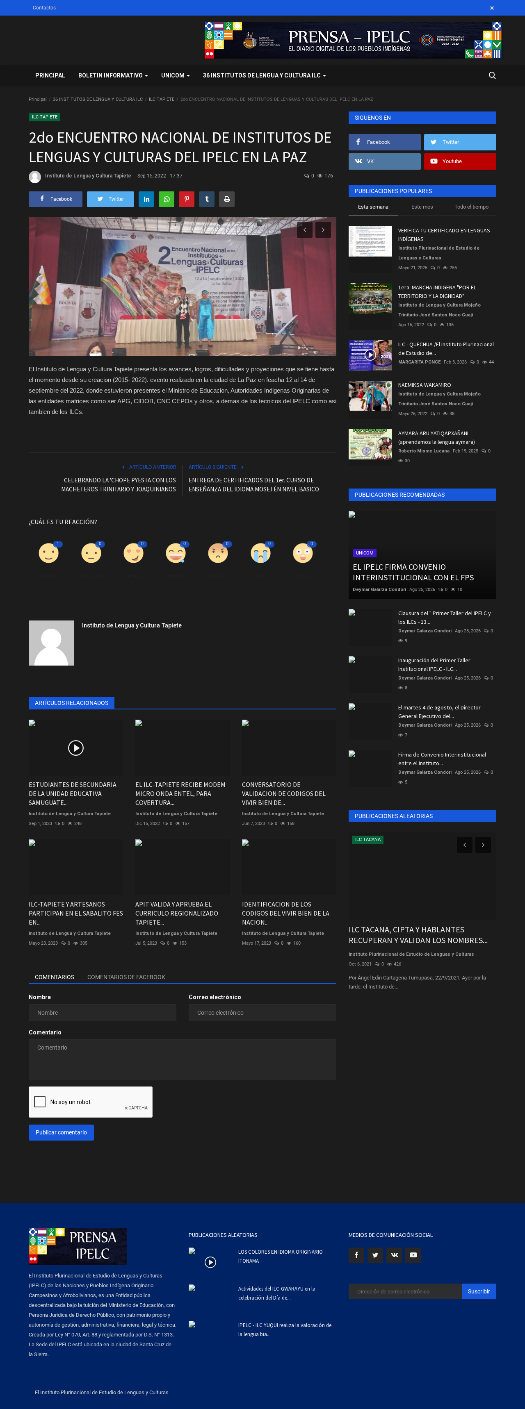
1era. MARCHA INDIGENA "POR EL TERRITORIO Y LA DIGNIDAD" (437, 292)
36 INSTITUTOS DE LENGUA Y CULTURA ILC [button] (262, 75)
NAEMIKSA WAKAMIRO (424, 385)
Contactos (44, 8)
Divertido (176, 576)
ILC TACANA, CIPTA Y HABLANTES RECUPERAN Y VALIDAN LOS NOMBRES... (418, 934)
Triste (260, 576)
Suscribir (479, 1291)
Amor (133, 576)
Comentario (45, 1032)
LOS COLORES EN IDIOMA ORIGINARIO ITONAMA (280, 1256)
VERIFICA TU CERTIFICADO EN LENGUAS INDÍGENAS (444, 235)
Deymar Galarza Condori (379, 589)
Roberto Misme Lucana (424, 451)
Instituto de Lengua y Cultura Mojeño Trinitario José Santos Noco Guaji (439, 310)
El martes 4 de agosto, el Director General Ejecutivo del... (439, 712)
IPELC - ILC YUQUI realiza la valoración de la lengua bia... (284, 1330)
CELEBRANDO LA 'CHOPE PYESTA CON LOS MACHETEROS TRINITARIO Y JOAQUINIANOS (118, 484)
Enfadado (218, 576)
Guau (303, 576)
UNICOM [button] (173, 75)
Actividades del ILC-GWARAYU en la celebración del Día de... (276, 1293)
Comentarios (54, 977)
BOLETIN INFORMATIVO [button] (111, 75)
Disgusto (91, 576)
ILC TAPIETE (161, 99)
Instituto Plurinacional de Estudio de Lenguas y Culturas (438, 253)
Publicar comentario (61, 1132)
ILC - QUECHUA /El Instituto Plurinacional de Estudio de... (446, 349)
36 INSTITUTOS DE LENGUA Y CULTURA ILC (98, 99)
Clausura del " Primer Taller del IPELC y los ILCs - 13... (444, 617)
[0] (491, 8)
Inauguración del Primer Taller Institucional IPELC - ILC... (434, 665)
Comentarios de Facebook (126, 977)
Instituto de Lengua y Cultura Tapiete (88, 176)
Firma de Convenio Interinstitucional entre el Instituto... (442, 759)
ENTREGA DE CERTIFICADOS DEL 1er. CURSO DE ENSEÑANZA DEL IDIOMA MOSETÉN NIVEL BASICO (254, 484)
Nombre (40, 997)
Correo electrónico (215, 997)
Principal (50, 75)
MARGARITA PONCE (419, 362)
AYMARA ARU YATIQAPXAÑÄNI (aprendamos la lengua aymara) (436, 437)
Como (48, 576)
